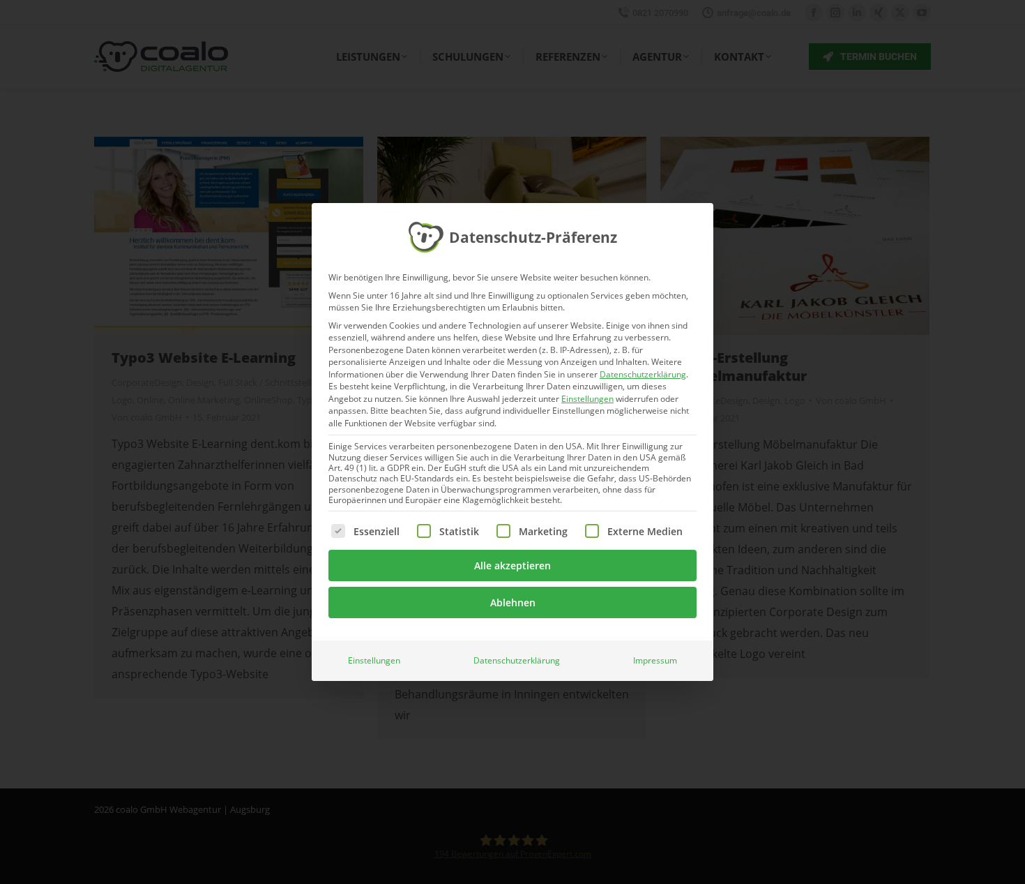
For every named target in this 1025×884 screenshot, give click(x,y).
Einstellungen (374, 660)
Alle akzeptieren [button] (512, 565)
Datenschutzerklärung (643, 374)
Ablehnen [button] (513, 602)
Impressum (655, 660)
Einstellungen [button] (587, 399)
